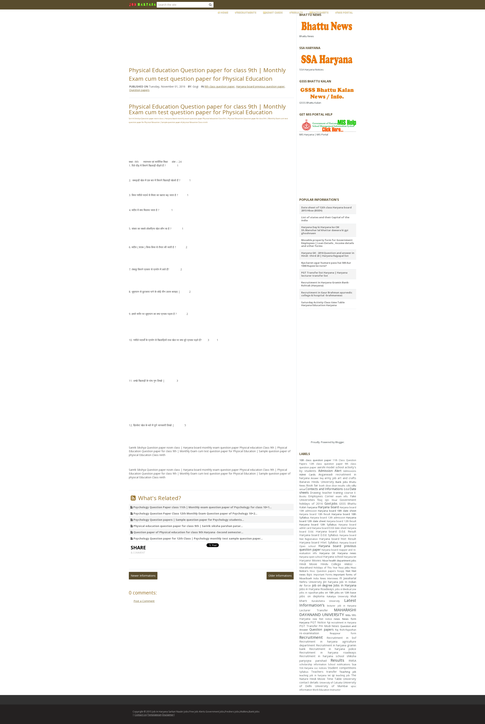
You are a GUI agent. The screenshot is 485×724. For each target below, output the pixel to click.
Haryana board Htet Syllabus (318, 542)
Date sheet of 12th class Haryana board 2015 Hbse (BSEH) (326, 209)
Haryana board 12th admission (327, 517)
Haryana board (328, 507)
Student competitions (342, 668)
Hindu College (331, 564)
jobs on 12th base (345, 592)
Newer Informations (143, 575)
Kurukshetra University (326, 600)
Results (297, 12)
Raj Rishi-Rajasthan (345, 629)
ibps (309, 574)
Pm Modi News (329, 626)
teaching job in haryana (312, 675)
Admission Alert (329, 471)
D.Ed (346, 489)
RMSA (352, 660)
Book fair (312, 485)
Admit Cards (274, 12)
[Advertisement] (221, 37)
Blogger (339, 442)
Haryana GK (327, 553)
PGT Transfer (308, 626)
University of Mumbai (331, 686)
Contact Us (140, 714)
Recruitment (311, 637)
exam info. (342, 496)
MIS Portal (345, 12)
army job (330, 478)
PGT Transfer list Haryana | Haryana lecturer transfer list (324, 274)
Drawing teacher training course (331, 492)
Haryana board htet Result (337, 539)
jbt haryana (330, 582)
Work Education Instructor (327, 689)
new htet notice (322, 618)
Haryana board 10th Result (314, 514)
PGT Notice (318, 622)
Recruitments (246, 12)
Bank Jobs (342, 482)
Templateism (155, 714)
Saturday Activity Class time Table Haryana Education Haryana (323, 304)
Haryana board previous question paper (327, 548)
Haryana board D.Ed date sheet (329, 527)
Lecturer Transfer (313, 610)
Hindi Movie (308, 564)
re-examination (309, 633)
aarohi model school (330, 467)
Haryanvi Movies (310, 560)
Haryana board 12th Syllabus (318, 524)
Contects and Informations (324, 489)
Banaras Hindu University (316, 482)
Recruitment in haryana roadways (327, 652)
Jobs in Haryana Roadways (316, 589)
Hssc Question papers (323, 570)
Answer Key (317, 478)
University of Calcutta (330, 682)
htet (348, 571)
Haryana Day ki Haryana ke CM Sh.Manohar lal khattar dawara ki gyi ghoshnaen (324, 230)
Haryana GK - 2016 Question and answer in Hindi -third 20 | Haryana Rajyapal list (327, 254)
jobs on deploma (311, 596)
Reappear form (343, 633)
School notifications (339, 664)
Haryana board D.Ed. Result (336, 531)
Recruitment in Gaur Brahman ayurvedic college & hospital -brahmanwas (326, 294)
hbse (325, 560)
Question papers (321, 629)
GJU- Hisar (331, 499)
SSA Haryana (306, 667)
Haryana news (347, 553)
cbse (328, 485)
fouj (319, 500)
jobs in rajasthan (308, 592)
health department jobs (342, 560)
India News (319, 578)
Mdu (348, 615)
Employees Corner (321, 496)
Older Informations (280, 575)
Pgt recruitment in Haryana (341, 622)
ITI (341, 578)
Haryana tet (350, 556)
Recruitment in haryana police (332, 649)
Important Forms (323, 574)
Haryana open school (310, 556)
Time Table (334, 679)
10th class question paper (315, 460)
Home (224, 12)
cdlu (348, 485)
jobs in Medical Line (345, 589)
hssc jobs (344, 567)
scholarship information (312, 664)
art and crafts (347, 478)
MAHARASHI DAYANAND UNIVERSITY (327, 612)
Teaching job (348, 671)
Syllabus (303, 671)
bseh (322, 485)
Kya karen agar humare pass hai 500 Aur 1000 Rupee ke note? (326, 264)
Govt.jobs (331, 503)
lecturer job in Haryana (341, 605)
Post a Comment (144, 601)
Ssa (354, 664)
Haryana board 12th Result (341, 521)
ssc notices (320, 667)
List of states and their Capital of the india (325, 219)
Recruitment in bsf (341, 638)
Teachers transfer (324, 671)
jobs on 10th (326, 592)
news (337, 619)
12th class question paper (326, 463)
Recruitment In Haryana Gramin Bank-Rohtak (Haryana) (325, 284)
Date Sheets (320, 12)
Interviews (332, 578)
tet (329, 675)
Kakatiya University (338, 596)
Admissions (349, 470)
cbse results (338, 485)
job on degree (322, 585)
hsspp (340, 570)
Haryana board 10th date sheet (337, 510)
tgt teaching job (341, 675)
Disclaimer (168, 714)
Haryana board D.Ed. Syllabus (318, 535)
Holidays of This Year (326, 567)
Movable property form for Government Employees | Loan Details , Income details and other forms (327, 243)
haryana (312, 507)
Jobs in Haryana (344, 585)
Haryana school (333, 556)
